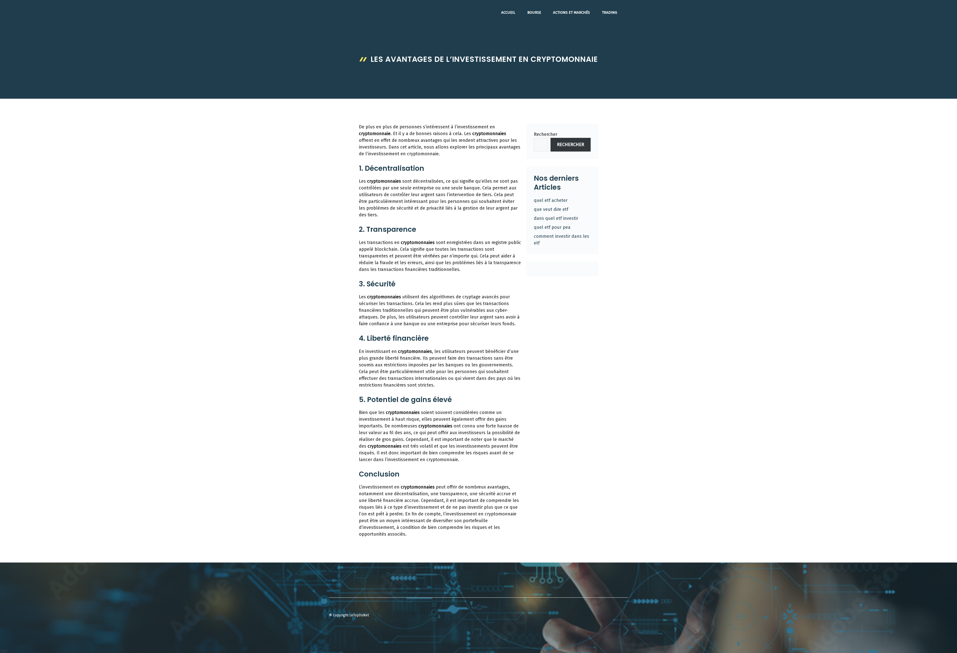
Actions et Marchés (571, 12)
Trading (609, 12)
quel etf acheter (550, 200)
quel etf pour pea (552, 227)
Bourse (534, 12)
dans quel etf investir (556, 218)
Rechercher (545, 134)
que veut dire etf (551, 209)
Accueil (508, 12)
